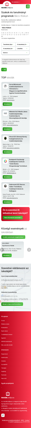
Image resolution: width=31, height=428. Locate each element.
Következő (29, 250)
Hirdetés (3, 361)
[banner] (7, 5)
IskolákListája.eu (5, 25)
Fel (5, 69)
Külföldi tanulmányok (6, 341)
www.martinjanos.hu (12, 125)
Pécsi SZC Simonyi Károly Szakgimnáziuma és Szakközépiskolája (18, 139)
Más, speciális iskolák (6, 345)
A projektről (4, 364)
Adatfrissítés (4, 357)
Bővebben (7, 104)
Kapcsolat (3, 378)
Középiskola (4, 327)
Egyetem (3, 338)
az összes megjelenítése (8, 38)
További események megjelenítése (13, 237)
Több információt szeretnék (12, 217)
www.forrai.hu (10, 100)
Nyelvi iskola (4, 331)
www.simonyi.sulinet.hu (13, 148)
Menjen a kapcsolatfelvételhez (12, 304)
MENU (28, 6)
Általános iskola (5, 324)
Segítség (3, 371)
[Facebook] (3, 415)
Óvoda (3, 320)
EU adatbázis (15, 2)
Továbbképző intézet (6, 334)
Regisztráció (4, 354)
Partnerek (3, 375)
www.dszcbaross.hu (12, 198)
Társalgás (3, 368)
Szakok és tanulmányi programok (21, 25)
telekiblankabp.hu (11, 173)
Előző (2, 250)
